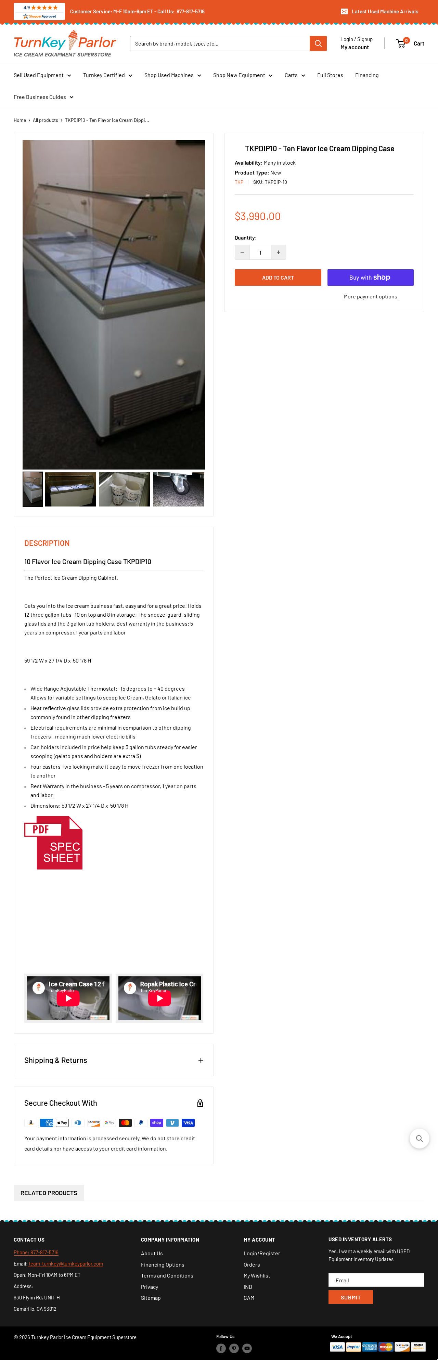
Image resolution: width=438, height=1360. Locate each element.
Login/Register (262, 1253)
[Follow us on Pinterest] (234, 1348)
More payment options (370, 296)
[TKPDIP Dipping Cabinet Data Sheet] (53, 814)
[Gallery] (114, 325)
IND (248, 1286)
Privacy (149, 1286)
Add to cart (278, 277)
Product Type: (252, 172)
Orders (252, 1264)
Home (20, 120)
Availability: (249, 162)
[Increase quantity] (278, 252)
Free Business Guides (40, 96)
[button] (419, 1139)
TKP (239, 182)
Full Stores (330, 75)
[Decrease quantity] (242, 252)
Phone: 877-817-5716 (36, 1252)
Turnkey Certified (104, 75)
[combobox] (220, 43)
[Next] (195, 304)
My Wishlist (257, 1275)
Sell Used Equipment (39, 75)
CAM (249, 1297)
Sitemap (151, 1297)
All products (45, 120)
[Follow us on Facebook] (221, 1348)
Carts (291, 75)
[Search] (318, 43)
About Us (152, 1253)
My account (354, 46)
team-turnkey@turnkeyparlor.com (65, 1263)
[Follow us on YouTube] (247, 1348)
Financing (367, 75)
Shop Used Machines (169, 75)
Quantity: (246, 237)
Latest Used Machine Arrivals (385, 11)
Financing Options (162, 1264)
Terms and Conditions (167, 1275)
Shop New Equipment (239, 75)
